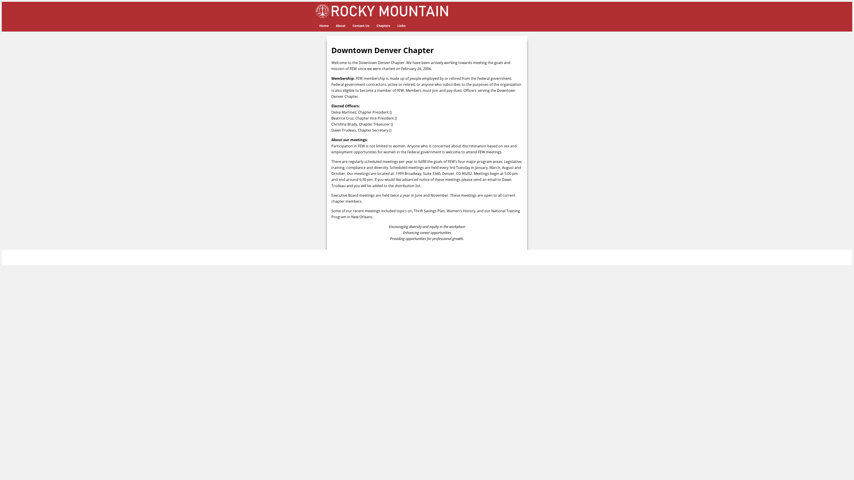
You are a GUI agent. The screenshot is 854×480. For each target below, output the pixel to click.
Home (324, 26)
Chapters (383, 26)
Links (401, 26)
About (340, 26)
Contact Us (360, 26)
